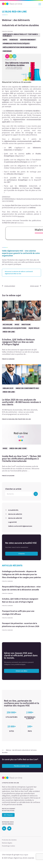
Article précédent (9, 286)
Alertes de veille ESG (15, 514)
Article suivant (34, 286)
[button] (38, 855)
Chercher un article (13, 489)
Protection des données (9, 840)
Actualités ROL (13, 510)
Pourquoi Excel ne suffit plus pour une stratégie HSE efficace (18, 612)
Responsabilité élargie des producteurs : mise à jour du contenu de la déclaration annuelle (21, 588)
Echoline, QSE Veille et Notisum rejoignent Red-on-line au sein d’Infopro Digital (20, 600)
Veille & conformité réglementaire (20, 526)
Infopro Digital (24, 855)
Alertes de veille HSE (15, 518)
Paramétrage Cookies (8, 846)
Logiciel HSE (12, 522)
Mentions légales (7, 843)
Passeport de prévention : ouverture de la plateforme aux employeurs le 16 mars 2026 (20, 624)
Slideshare (20, 223)
